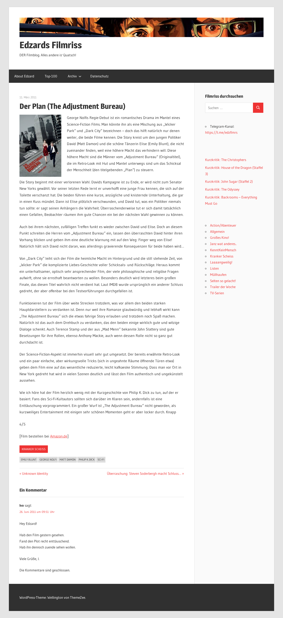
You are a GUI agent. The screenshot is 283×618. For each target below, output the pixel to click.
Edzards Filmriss (50, 44)
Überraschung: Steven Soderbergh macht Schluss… (144, 473)
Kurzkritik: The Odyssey (222, 189)
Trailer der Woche (223, 287)
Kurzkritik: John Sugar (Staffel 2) (229, 181)
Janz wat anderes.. (223, 244)
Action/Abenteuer (223, 225)
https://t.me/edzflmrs (221, 132)
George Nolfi (48, 459)
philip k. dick (86, 459)
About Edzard (24, 76)
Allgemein (217, 231)
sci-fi (101, 459)
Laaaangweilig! (221, 262)
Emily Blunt (28, 459)
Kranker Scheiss (34, 449)
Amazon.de (58, 436)
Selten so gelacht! (223, 281)
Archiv (72, 76)
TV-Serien (217, 293)
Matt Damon (68, 459)
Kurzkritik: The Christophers (225, 160)
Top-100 (51, 76)
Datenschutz (99, 76)
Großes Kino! (219, 237)
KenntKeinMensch (223, 250)
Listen (214, 268)
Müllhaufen (218, 274)
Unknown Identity (35, 473)
